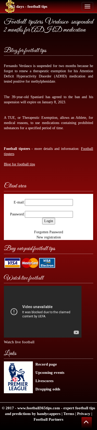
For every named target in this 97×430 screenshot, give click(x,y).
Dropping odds (47, 389)
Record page (46, 364)
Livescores (44, 380)
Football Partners (48, 419)
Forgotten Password (48, 232)
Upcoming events (49, 372)
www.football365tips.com (38, 408)
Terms (68, 413)
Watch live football (19, 342)
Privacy (83, 413)
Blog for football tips (25, 51)
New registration (48, 237)
